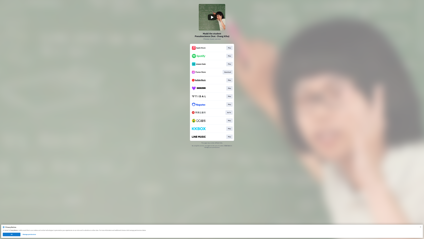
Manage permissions (29, 234)
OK (11, 234)
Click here (227, 145)
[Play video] (212, 17)
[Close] (420, 227)
